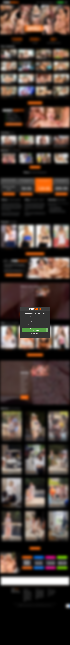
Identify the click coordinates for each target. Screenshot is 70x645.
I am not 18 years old (35, 333)
